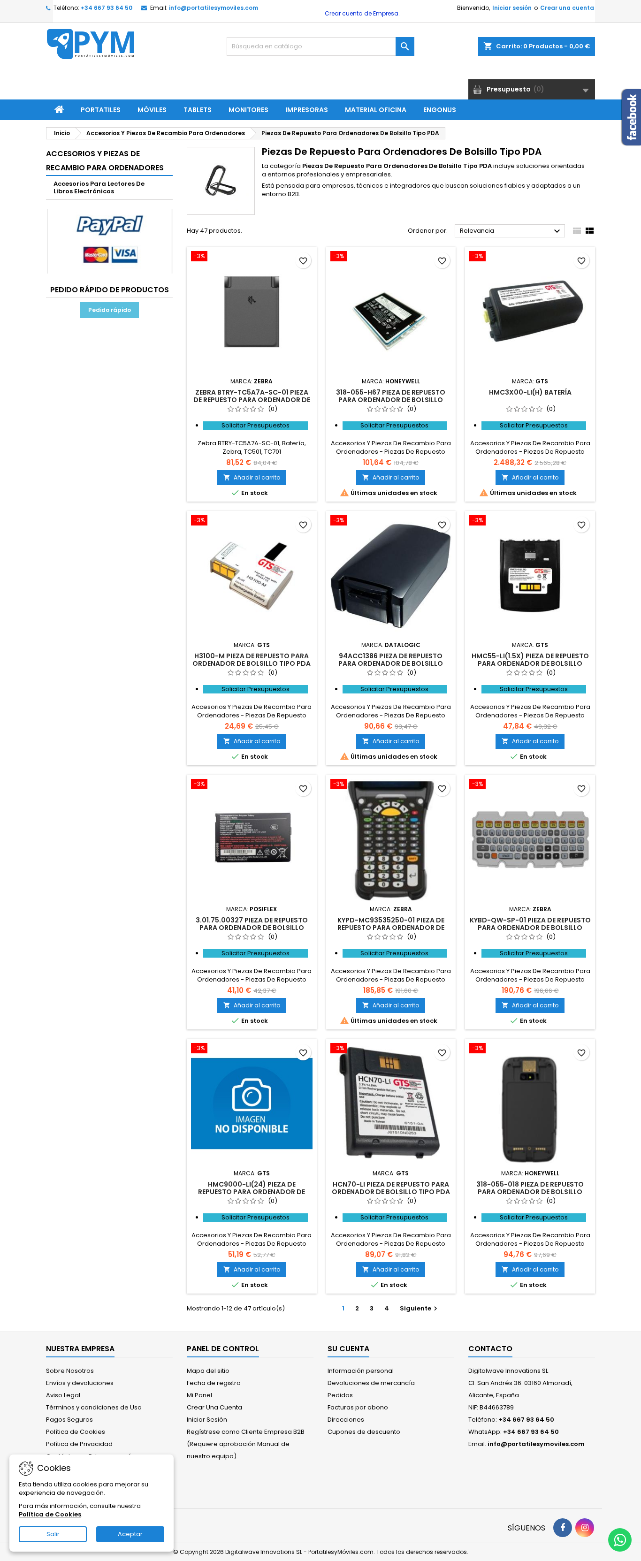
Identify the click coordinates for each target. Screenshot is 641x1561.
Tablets (197, 109)
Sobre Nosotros (70, 1370)
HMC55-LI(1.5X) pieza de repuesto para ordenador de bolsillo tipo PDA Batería (530, 663)
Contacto (490, 1348)
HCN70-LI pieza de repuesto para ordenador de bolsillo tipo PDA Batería (391, 1192)
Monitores (248, 109)
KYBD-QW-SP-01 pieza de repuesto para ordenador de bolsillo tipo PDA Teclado (530, 927)
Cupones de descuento (364, 1431)
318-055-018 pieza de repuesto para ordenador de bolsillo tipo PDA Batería (530, 1192)
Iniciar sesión (512, 8)
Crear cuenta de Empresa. (361, 13)
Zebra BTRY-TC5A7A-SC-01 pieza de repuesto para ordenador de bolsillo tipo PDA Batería (251, 400)
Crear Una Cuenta (214, 1407)
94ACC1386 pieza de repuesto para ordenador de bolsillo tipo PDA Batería (390, 663)
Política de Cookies (75, 1431)
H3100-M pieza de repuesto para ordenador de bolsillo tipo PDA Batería (251, 663)
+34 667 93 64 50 (106, 8)
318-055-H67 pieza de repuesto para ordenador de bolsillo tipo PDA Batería (390, 400)
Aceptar (130, 1534)
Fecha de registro (214, 1382)
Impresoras (306, 109)
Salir (53, 1534)
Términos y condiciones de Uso (94, 1407)
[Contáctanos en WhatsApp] (620, 1540)
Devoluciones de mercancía (371, 1382)
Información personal (361, 1370)
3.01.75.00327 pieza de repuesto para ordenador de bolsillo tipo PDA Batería (252, 927)
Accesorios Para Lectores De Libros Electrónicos (99, 187)
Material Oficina (375, 109)
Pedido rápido (109, 310)
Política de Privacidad (79, 1443)
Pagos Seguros (69, 1419)
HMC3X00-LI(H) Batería (530, 392)
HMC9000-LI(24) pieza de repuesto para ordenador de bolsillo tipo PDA (251, 1192)
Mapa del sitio (208, 1370)
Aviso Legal (63, 1395)
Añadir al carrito (251, 477)
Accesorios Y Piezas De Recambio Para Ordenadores (105, 160)
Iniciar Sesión (207, 1419)
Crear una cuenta (567, 8)
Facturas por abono (358, 1407)
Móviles (152, 109)
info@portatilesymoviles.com (213, 8)
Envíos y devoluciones (80, 1382)
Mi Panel (199, 1395)
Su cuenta (348, 1348)
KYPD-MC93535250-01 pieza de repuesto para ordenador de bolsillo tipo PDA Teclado (390, 927)
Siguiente (420, 1308)
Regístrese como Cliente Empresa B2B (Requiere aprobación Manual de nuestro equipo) (246, 1444)
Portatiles (101, 109)
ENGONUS (439, 109)
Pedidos (340, 1395)
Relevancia (511, 231)
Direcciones (346, 1419)
